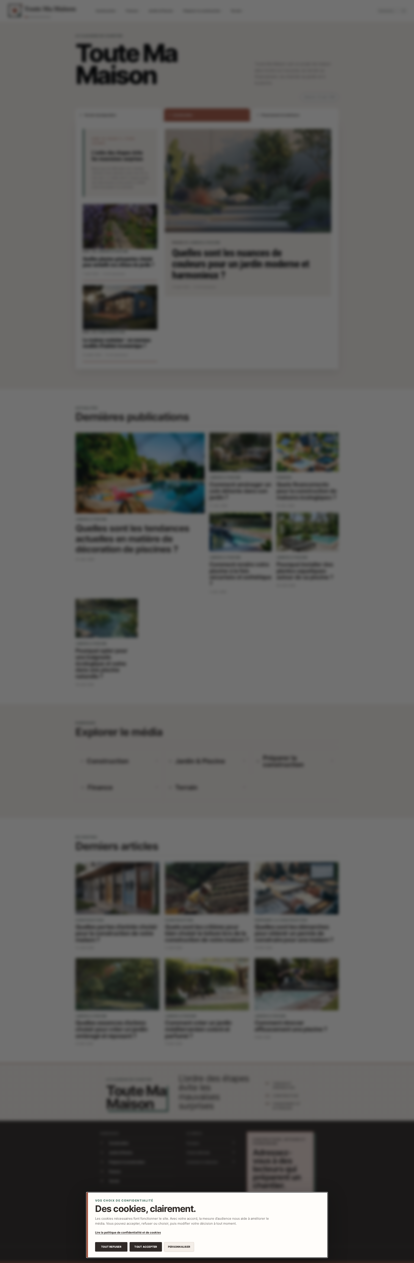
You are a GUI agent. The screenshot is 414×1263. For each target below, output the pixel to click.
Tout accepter (145, 1246)
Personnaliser (179, 1246)
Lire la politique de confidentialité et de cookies (128, 1232)
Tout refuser (111, 1246)
